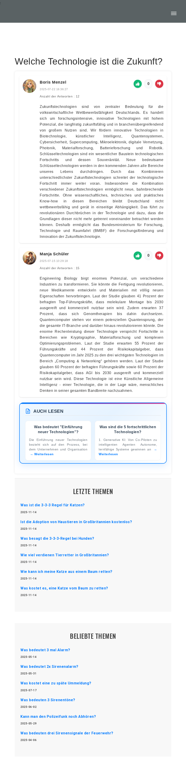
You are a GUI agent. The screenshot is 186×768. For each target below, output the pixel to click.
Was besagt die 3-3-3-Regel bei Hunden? (57, 538)
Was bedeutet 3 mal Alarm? (45, 650)
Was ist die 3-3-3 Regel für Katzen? (52, 505)
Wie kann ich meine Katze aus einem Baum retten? (66, 571)
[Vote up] (138, 84)
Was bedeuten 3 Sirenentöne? (47, 700)
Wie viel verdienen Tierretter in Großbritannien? (64, 555)
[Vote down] (159, 84)
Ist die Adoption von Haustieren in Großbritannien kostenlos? (76, 522)
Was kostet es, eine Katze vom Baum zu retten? (64, 588)
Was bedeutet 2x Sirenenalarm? (49, 666)
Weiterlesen (44, 454)
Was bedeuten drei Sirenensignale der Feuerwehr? (66, 733)
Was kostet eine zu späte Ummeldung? (55, 683)
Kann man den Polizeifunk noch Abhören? (58, 716)
